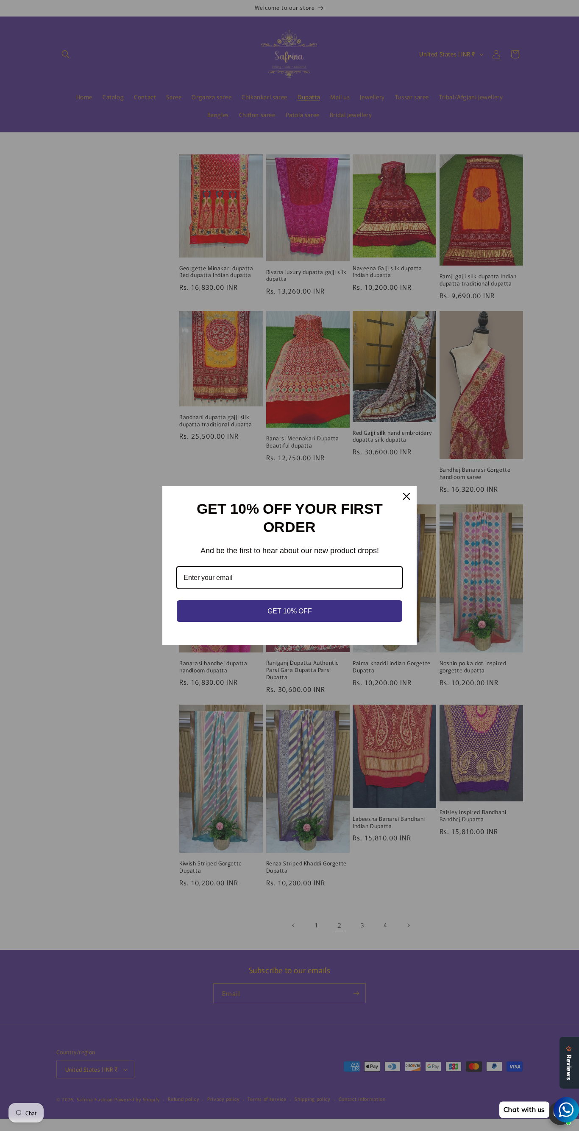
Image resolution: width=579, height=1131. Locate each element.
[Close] (406, 496)
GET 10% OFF (289, 611)
